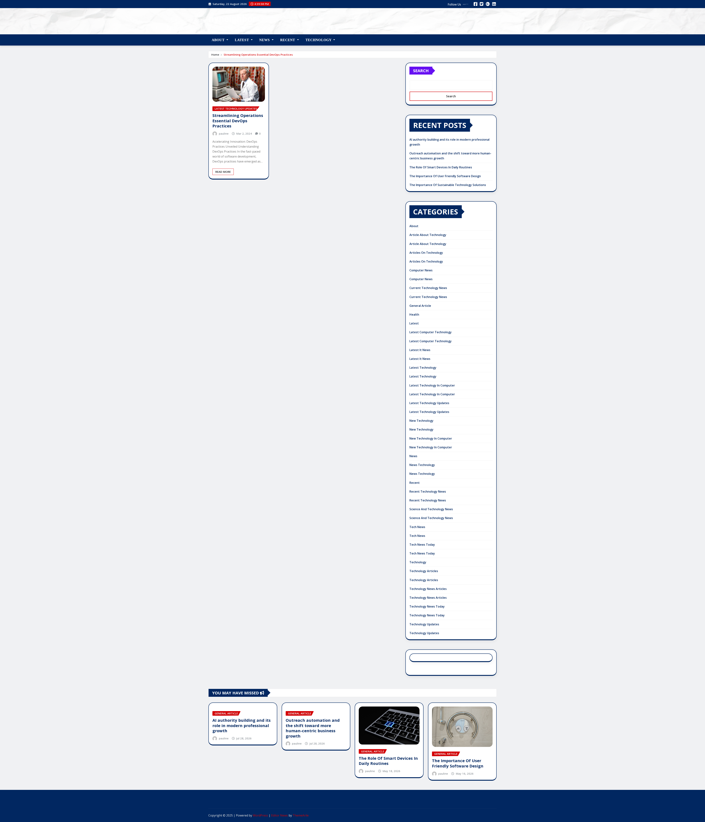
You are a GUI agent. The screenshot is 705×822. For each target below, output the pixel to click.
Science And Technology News (431, 509)
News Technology (422, 465)
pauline (224, 133)
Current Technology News (428, 288)
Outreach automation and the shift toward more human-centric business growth (313, 728)
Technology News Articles (428, 589)
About (218, 40)
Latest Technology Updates (429, 403)
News (265, 40)
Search (421, 70)
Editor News (279, 815)
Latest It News (419, 350)
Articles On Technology (426, 253)
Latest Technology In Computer (432, 385)
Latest (242, 40)
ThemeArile (301, 815)
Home (215, 54)
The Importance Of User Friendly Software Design (445, 176)
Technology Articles (423, 571)
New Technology (421, 421)
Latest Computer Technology (430, 332)
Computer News (421, 270)
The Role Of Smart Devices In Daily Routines (440, 167)
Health (414, 314)
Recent (288, 40)
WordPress (260, 815)
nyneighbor (232, 18)
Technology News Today (427, 606)
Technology (319, 40)
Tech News (417, 527)
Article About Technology (427, 235)
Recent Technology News (427, 491)
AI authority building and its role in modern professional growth (241, 725)
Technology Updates (424, 624)
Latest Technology (422, 368)
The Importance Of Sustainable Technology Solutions (447, 185)
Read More (223, 172)
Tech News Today (422, 545)
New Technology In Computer (430, 438)
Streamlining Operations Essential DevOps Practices (258, 54)
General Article (420, 306)
